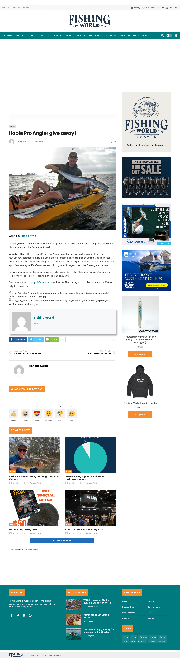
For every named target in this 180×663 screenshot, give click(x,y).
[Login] (176, 35)
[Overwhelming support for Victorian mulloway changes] (90, 457)
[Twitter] (163, 7)
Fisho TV (126, 620)
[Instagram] (171, 7)
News (12, 129)
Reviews (152, 620)
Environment (154, 609)
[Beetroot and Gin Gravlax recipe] (73, 621)
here (106, 267)
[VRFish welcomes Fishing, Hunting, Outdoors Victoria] (34, 457)
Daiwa (134, 639)
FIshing (153, 639)
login (18, 552)
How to (151, 603)
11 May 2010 (38, 144)
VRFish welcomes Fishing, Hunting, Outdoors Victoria (34, 480)
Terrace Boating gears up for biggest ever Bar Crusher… (98, 633)
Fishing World (22, 144)
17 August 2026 (92, 623)
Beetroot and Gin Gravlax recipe (96, 618)
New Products (128, 615)
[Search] (162, 35)
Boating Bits (128, 609)
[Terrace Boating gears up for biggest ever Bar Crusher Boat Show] (73, 636)
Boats (126, 639)
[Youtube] (167, 7)
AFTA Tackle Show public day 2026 (84, 531)
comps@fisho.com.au (41, 284)
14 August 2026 (91, 485)
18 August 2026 (35, 485)
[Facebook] (159, 7)
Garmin (162, 639)
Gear (12, 527)
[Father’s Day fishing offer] (34, 510)
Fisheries (143, 639)
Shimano (162, 643)
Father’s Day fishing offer (23, 531)
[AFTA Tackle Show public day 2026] (90, 510)
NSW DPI (141, 643)
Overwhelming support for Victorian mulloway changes (85, 480)
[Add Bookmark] (113, 341)
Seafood (152, 643)
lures (133, 643)
